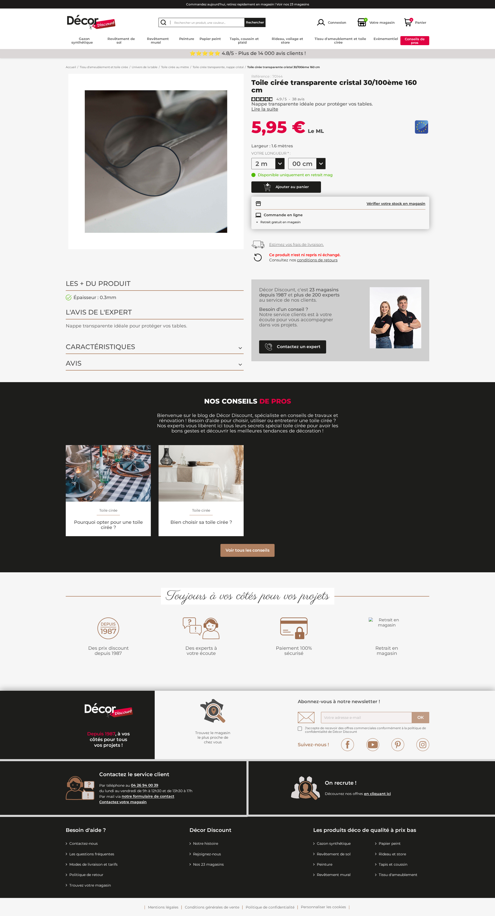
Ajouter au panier (292, 186)
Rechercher (255, 22)
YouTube (372, 744)
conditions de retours (317, 260)
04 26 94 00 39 (144, 785)
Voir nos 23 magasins (292, 4)
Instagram (422, 744)
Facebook (347, 744)
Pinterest (397, 744)
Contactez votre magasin (123, 802)
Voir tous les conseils (247, 550)
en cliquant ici (377, 793)
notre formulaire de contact (148, 796)
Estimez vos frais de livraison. (296, 244)
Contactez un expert (298, 346)
